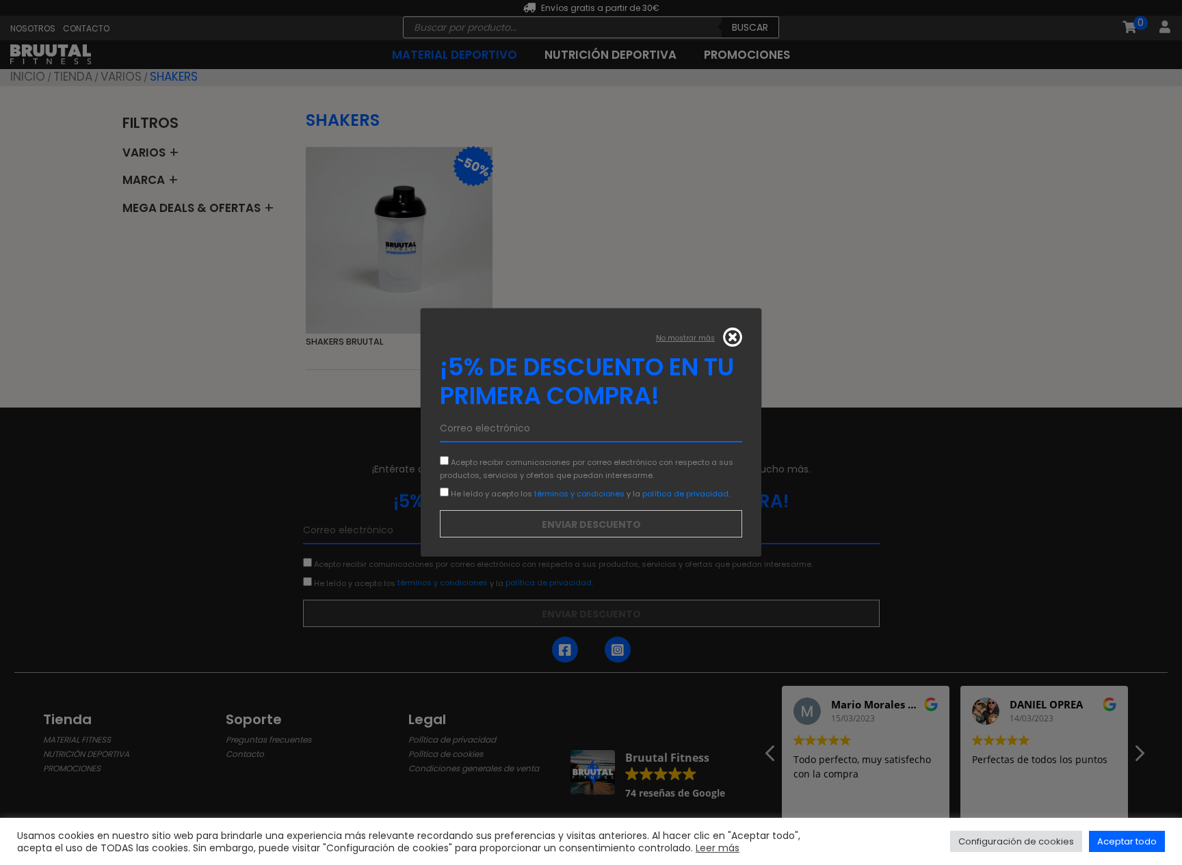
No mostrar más (685, 338)
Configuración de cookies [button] (1016, 841)
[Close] (732, 337)
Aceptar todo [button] (1127, 841)
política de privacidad (685, 493)
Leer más (717, 848)
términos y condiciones (579, 493)
